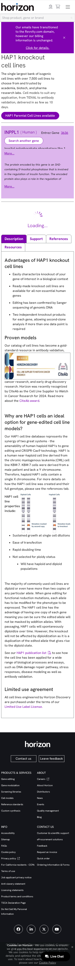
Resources (13, 247)
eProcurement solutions (50, 839)
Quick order (43, 858)
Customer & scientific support (53, 833)
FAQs (4, 845)
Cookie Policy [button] (47, 962)
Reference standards (12, 804)
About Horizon (45, 785)
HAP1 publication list (31, 653)
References (58, 238)
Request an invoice (47, 852)
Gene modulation (10, 785)
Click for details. (37, 48)
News (40, 798)
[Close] (64, 37)
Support (36, 238)
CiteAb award (29, 401)
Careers (41, 779)
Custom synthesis (10, 810)
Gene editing (8, 779)
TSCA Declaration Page (13, 902)
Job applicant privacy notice (16, 877)
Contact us (23, 758)
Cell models (7, 798)
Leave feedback (51, 758)
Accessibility (8, 833)
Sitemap (5, 839)
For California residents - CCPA (18, 864)
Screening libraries (11, 791)
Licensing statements (12, 890)
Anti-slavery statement (13, 883)
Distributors (43, 791)
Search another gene (24, 141)
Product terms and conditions (17, 896)
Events (40, 804)
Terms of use (8, 871)
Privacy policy (9, 858)
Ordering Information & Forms (53, 864)
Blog (39, 817)
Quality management (48, 810)
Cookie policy (8, 852)
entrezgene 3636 (56, 133)
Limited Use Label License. (24, 707)
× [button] (72, 946)
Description (14, 238)
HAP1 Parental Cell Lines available (30, 115)
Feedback (42, 845)
